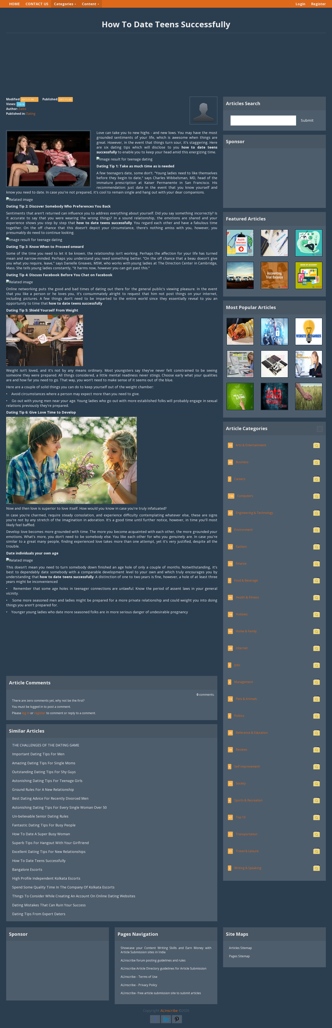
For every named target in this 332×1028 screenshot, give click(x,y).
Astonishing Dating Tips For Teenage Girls (47, 780)
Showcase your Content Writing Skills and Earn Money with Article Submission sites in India (166, 950)
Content (89, 4)
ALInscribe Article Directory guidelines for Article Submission (163, 968)
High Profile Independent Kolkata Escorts (46, 878)
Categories (64, 4)
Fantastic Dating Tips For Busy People (44, 825)
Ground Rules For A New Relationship (43, 789)
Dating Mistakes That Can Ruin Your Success (49, 905)
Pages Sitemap (239, 956)
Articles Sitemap (240, 948)
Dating (30, 113)
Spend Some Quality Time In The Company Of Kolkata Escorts (63, 887)
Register (318, 4)
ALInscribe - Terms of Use (139, 977)
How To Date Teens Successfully (39, 860)
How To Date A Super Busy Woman (41, 834)
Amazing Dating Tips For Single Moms (43, 763)
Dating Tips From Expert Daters (38, 914)
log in (26, 713)
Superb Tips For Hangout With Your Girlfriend (50, 842)
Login (300, 4)
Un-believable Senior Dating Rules (40, 816)
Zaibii (22, 109)
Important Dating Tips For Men (38, 754)
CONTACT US (37, 4)
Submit (307, 120)
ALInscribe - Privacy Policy (139, 985)
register (40, 713)
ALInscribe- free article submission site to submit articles (161, 993)
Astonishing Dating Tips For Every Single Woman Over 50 (60, 807)
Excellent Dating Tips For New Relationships (48, 851)
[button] (320, 429)
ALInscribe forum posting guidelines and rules (153, 960)
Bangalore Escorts (27, 869)
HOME (14, 4)
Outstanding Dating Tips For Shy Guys (44, 772)
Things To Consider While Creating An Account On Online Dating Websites (73, 896)
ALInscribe (169, 1010)
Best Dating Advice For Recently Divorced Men (50, 798)
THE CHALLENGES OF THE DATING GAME (45, 745)
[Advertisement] (166, 67)
